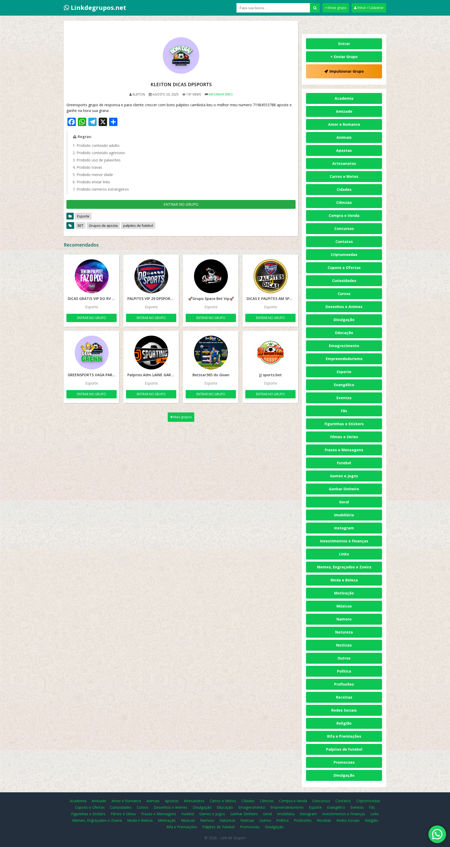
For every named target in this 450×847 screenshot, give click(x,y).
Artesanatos (344, 163)
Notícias (344, 645)
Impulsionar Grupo (346, 71)
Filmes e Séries (344, 436)
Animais (344, 137)
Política (344, 671)
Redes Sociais (344, 710)
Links (344, 553)
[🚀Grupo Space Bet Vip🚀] (211, 276)
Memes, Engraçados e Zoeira (344, 566)
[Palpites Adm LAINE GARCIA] (151, 352)
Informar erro (221, 94)
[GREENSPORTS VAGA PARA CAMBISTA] (91, 352)
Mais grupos (182, 417)
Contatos (344, 241)
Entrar (344, 43)
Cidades (344, 189)
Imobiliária (344, 514)
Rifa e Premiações (344, 736)
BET (80, 225)
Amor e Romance (344, 124)
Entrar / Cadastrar (370, 7)
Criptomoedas (344, 254)
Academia (344, 98)
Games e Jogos (344, 475)
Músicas (344, 606)
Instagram (344, 527)
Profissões (344, 684)
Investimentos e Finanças (344, 540)
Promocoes (344, 762)
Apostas (344, 150)
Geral (344, 501)
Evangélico (344, 384)
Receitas (344, 697)
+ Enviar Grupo (344, 56)
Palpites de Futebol (344, 749)
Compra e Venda (344, 215)
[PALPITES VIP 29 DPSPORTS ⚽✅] (151, 276)
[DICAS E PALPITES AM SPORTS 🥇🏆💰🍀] (270, 276)
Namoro (344, 619)
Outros (344, 658)
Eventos (344, 397)
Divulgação (344, 319)
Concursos (344, 228)
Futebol (344, 462)
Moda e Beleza (344, 580)
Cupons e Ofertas (344, 267)
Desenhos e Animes (344, 306)
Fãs (344, 410)
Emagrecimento (344, 345)
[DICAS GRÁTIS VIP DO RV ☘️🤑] (91, 276)
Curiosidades (344, 280)
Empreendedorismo (344, 358)
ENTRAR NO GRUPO (181, 204)
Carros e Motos (344, 176)
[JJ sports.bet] (270, 352)
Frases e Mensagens (344, 449)
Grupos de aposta (103, 225)
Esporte (83, 216)
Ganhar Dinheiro (344, 488)
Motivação (344, 593)
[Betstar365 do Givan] (211, 352)
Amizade (344, 111)
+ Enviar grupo (335, 7)
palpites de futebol (138, 225)
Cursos (344, 293)
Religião (344, 723)
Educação (344, 332)
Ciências (344, 202)
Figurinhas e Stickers (344, 423)
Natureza (344, 632)
